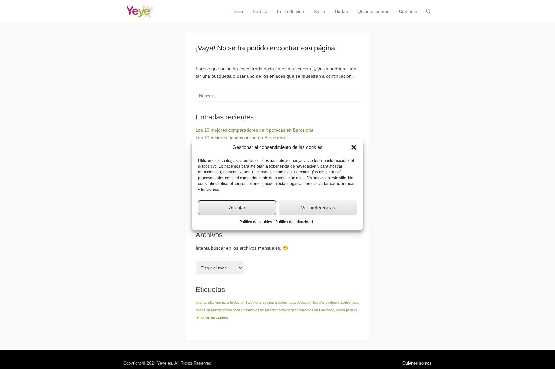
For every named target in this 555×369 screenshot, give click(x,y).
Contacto (408, 11)
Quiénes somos (373, 11)
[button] (353, 147)
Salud (319, 11)
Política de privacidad (294, 222)
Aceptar (237, 207)
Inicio (238, 11)
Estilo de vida (290, 11)
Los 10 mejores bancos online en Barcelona (240, 137)
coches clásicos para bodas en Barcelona (228, 302)
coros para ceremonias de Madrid (249, 310)
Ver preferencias (318, 207)
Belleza (260, 11)
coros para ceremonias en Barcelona (306, 310)
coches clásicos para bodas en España (293, 302)
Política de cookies (255, 222)
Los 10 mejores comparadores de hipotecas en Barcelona (254, 130)
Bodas (341, 11)
